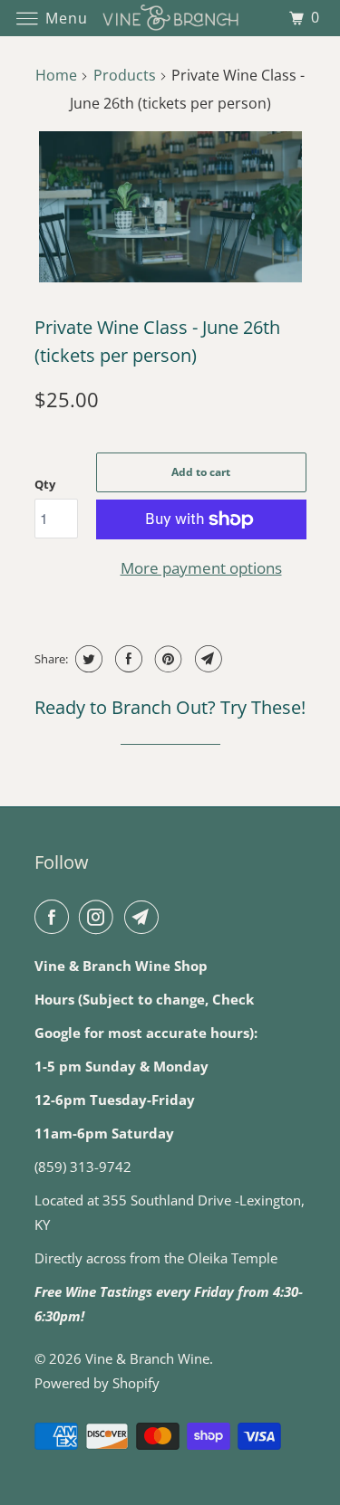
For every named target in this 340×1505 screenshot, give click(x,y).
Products (124, 75)
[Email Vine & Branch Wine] (145, 917)
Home (56, 75)
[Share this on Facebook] (126, 658)
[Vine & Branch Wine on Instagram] (100, 917)
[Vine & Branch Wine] (170, 17)
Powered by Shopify (97, 1383)
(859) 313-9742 (82, 1166)
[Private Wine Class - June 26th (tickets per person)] (170, 206)
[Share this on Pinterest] (166, 658)
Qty (44, 484)
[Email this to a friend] (206, 658)
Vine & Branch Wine (147, 1358)
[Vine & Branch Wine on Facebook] (55, 917)
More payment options (201, 567)
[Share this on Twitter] (86, 658)
